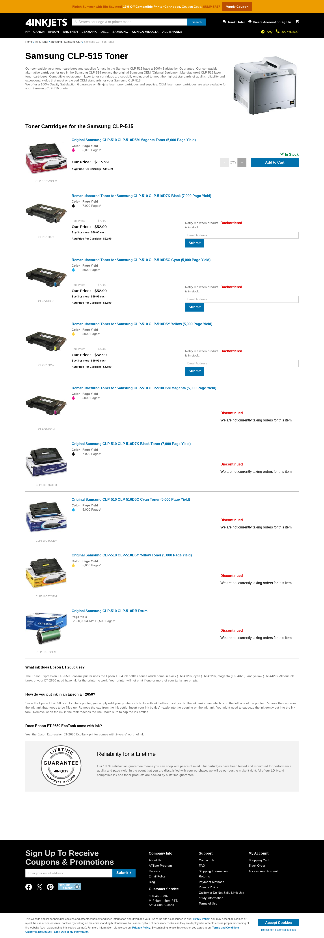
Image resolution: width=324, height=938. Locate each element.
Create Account (265, 22)
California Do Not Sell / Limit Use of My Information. (57, 931)
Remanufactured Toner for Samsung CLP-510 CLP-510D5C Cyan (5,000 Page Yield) (141, 260)
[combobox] (139, 22)
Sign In (286, 22)
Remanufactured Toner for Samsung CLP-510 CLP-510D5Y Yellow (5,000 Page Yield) (142, 324)
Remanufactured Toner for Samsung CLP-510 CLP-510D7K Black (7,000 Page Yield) (141, 196)
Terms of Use (208, 903)
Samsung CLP (73, 41)
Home (29, 41)
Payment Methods (211, 882)
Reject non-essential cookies (278, 929)
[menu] (162, 32)
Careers (154, 871)
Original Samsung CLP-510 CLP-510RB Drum (109, 611)
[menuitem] (27, 32)
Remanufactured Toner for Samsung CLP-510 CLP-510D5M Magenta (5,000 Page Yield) (144, 388)
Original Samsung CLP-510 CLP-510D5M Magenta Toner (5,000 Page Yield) (134, 140)
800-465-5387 (290, 31)
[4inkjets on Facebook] (28, 888)
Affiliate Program (160, 865)
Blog (152, 882)
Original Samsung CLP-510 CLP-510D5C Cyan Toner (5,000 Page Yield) (131, 499)
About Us (155, 860)
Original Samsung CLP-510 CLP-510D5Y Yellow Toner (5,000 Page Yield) (132, 555)
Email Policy (157, 876)
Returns (204, 876)
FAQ (269, 31)
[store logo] (46, 22)
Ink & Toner (42, 41)
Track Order (236, 22)
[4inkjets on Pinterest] (50, 888)
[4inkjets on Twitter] (39, 888)
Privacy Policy (208, 887)
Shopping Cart (259, 860)
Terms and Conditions (226, 927)
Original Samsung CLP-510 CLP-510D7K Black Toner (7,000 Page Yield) (131, 444)
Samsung (56, 41)
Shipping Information (213, 871)
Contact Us (206, 860)
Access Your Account (263, 871)
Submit (195, 243)
